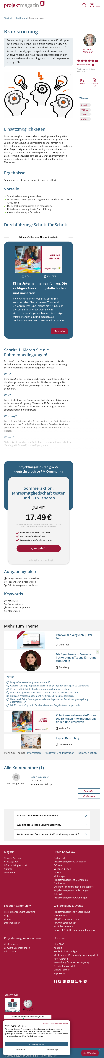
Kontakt (58, 947)
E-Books (58, 865)
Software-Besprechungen (17, 947)
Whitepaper (60, 876)
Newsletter (9, 872)
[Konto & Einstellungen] (92, 5)
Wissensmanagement (85, 114)
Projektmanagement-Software (23, 938)
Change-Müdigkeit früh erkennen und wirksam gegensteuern (41, 689)
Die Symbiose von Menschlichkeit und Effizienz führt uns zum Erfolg (76, 657)
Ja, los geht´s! (39, 548)
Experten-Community (17, 905)
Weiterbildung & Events (68, 905)
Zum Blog (64, 667)
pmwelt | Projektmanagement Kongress (74, 930)
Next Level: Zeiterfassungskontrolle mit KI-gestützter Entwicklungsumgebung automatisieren (49, 700)
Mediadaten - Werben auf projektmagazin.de (76, 955)
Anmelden (89, 790)
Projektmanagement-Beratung (19, 911)
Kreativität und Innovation (59, 752)
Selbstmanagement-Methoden (23, 585)
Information (34, 752)
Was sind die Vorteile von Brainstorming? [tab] (38, 815)
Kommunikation (87, 752)
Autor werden (61, 958)
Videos (7, 919)
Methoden (21, 18)
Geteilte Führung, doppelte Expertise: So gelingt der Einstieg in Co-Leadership (49, 685)
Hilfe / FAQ (59, 944)
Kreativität (85, 105)
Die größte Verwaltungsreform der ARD (30, 682)
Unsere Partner (62, 969)
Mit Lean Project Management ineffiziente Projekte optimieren (42, 695)
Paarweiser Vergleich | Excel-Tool (75, 636)
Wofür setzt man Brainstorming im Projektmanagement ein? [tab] (48, 834)
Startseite (9, 18)
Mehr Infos (59, 331)
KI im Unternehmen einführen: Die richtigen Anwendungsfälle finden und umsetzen (40, 288)
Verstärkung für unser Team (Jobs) (71, 962)
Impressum (59, 973)
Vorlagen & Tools (62, 868)
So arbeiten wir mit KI (65, 966)
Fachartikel (59, 858)
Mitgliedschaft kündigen (66, 951)
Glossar (58, 872)
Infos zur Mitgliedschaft (16, 865)
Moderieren (85, 118)
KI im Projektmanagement (67, 919)
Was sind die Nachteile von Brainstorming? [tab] (39, 824)
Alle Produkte (11, 944)
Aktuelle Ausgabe (13, 858)
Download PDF (94, 80)
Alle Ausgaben (11, 861)
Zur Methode (65, 744)
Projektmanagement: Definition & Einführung (71, 881)
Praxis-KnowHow (64, 852)
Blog (6, 915)
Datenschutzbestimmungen (55, 1023)
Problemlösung (85, 109)
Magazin (9, 852)
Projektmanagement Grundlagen (70, 897)
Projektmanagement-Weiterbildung (72, 911)
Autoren (8, 868)
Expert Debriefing (67, 738)
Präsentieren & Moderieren (22, 582)
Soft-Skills (59, 894)
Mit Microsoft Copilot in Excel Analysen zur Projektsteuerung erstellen (45, 705)
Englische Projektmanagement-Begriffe (74, 886)
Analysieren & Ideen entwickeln (24, 578)
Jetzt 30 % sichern (90, 1053)
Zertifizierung (60, 915)
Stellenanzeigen (12, 922)
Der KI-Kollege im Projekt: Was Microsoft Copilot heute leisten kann (44, 692)
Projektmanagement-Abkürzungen (71, 890)
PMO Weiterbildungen (65, 922)
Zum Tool (64, 644)
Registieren (89, 796)
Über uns (59, 938)
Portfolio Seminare (63, 926)
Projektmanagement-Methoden (70, 861)
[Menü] (98, 5)
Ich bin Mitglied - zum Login (38, 560)
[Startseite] (24, 5)
